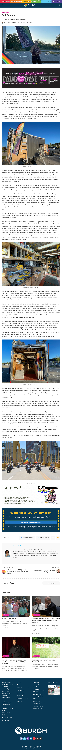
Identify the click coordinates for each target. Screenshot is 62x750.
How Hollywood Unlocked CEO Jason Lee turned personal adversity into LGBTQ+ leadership (14, 662)
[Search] (59, 5)
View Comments (51, 583)
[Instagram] (52, 1)
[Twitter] (50, 1)
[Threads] (59, 1)
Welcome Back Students (9, 618)
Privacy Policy (33, 748)
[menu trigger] (3, 5)
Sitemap (40, 748)
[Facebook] (48, 1)
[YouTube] (56, 1)
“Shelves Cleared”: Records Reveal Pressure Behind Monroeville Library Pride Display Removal (46, 620)
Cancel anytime (34, 527)
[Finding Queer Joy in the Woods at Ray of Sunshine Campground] (46, 647)
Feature (5, 12)
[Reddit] (53, 538)
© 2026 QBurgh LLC (24, 748)
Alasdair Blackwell (11, 22)
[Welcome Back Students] (16, 606)
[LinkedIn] (54, 1)
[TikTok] (58, 1)
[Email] (58, 538)
